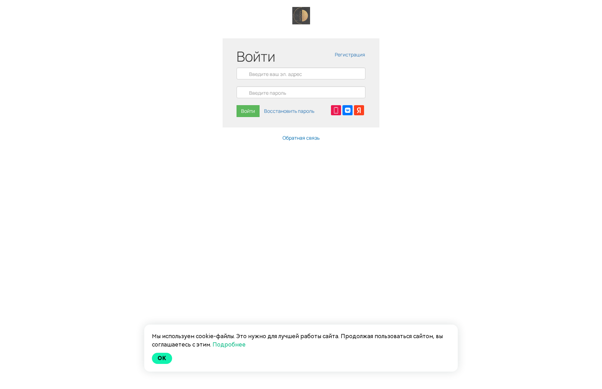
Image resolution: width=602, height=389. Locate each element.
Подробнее (229, 344)
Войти (248, 111)
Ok (162, 358)
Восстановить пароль (289, 111)
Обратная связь (301, 137)
